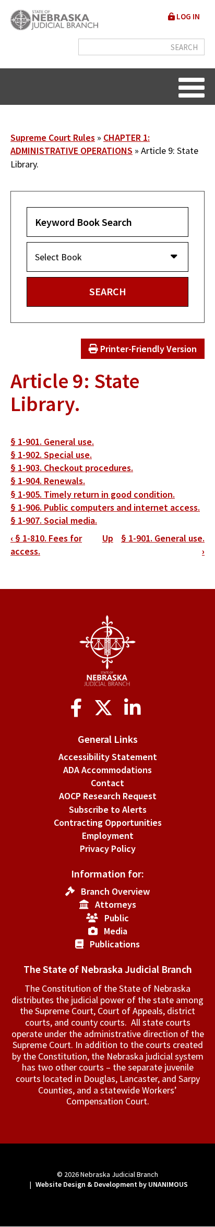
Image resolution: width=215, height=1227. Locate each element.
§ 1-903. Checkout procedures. (71, 468)
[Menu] (191, 86)
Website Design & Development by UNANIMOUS (111, 1184)
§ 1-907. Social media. (53, 520)
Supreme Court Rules (52, 137)
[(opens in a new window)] (78, 708)
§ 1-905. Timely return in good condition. (92, 494)
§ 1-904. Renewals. (47, 481)
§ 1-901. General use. (52, 442)
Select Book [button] (58, 257)
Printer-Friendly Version (147, 349)
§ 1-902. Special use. (51, 455)
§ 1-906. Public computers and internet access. (105, 507)
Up (107, 538)
